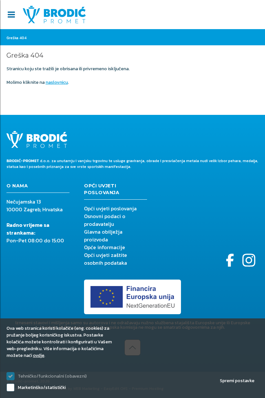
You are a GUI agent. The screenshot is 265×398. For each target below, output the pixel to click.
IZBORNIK (11, 14)
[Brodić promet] (54, 14)
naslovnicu (57, 82)
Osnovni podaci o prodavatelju (104, 220)
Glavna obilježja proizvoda (103, 235)
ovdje (38, 355)
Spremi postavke (237, 380)
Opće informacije (104, 247)
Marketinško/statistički (42, 387)
